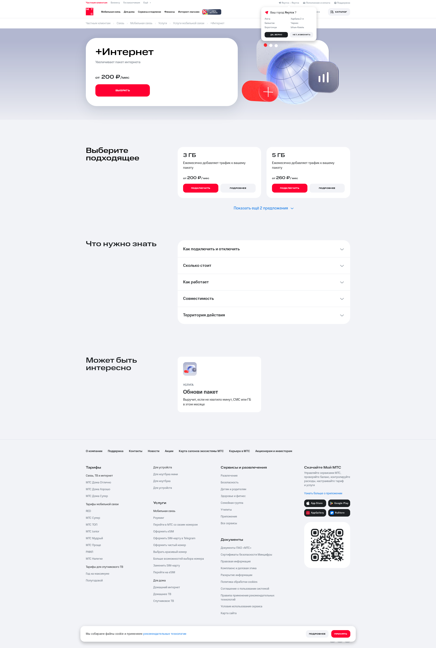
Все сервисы (229, 523)
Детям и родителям (233, 489)
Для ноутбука (161, 481)
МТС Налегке (94, 559)
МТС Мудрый (94, 538)
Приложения (229, 517)
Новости (153, 451)
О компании (94, 451)
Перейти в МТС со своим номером (175, 525)
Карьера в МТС (239, 451)
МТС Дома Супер (97, 496)
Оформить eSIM (163, 532)
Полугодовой (94, 581)
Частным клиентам (96, 2)
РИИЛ (89, 552)
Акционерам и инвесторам (273, 451)
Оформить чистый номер (169, 545)
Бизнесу (115, 2)
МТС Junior (92, 532)
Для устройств (162, 467)
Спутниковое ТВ (163, 601)
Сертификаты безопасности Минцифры (246, 555)
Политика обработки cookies (239, 582)
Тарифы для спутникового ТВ (104, 567)
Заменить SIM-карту (166, 566)
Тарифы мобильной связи (102, 504)
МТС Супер (93, 518)
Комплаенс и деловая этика (238, 568)
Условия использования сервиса (241, 606)
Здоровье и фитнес (233, 496)
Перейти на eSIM (164, 572)
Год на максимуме (97, 574)
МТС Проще (93, 545)
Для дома (159, 581)
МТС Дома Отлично (98, 482)
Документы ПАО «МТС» (236, 548)
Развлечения (229, 476)
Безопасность (229, 482)
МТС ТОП (91, 525)
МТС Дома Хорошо (98, 489)
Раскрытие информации (236, 575)
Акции (169, 451)
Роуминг (158, 518)
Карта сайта (229, 613)
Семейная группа (232, 503)
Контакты (135, 451)
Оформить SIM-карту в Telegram (174, 538)
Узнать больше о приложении (323, 493)
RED (88, 511)
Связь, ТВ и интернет (99, 476)
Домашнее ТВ (162, 594)
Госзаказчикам (131, 2)
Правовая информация (236, 561)
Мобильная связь (164, 511)
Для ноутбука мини (165, 474)
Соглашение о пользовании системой (245, 589)
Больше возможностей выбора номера (178, 559)
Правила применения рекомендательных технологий (247, 598)
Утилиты (226, 510)
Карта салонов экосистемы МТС (201, 451)
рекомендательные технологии (164, 634)
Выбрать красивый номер (170, 552)
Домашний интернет (166, 587)
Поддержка (115, 451)
